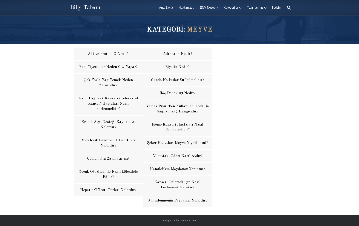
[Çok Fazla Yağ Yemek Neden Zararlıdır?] (108, 83)
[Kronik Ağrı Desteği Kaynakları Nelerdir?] (108, 125)
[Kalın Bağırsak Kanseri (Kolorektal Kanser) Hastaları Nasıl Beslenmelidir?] (108, 103)
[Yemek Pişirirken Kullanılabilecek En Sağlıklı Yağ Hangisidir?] (177, 109)
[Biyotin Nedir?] (177, 67)
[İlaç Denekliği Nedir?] (177, 93)
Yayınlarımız (255, 7)
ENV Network (209, 7)
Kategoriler (231, 7)
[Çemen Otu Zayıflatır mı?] (108, 158)
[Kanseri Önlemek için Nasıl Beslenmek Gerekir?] (177, 185)
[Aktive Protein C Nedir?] (108, 54)
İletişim (276, 7)
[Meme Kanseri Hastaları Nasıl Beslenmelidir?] (177, 127)
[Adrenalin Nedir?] (177, 54)
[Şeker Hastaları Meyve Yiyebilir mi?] (177, 143)
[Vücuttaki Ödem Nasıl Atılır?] (177, 156)
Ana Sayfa (166, 7)
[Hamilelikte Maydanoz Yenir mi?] (177, 169)
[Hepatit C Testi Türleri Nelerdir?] (108, 190)
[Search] (286, 7)
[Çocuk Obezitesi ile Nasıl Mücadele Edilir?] (108, 174)
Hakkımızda (186, 7)
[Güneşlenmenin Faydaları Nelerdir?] (177, 200)
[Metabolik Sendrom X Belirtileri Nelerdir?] (108, 143)
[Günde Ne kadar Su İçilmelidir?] (177, 80)
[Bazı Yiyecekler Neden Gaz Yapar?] (108, 67)
